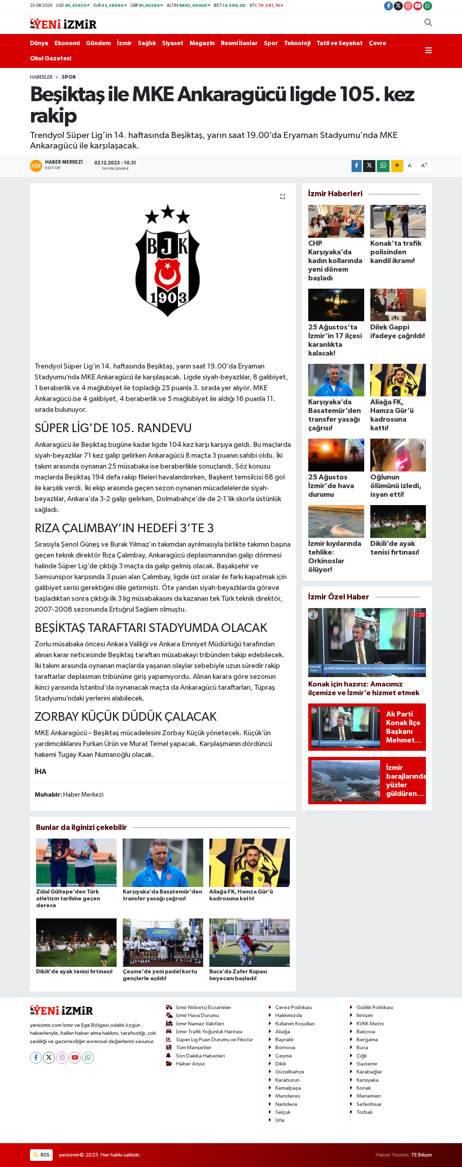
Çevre (377, 43)
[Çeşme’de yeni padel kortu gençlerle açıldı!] (163, 942)
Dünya (39, 43)
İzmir (124, 43)
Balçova (366, 1031)
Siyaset (172, 43)
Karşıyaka (368, 1080)
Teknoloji (297, 43)
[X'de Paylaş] (369, 166)
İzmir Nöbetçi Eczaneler (203, 1007)
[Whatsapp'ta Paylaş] (383, 166)
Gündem (98, 43)
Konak (364, 1088)
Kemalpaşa (288, 1088)
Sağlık (147, 43)
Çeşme (283, 1056)
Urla (279, 1120)
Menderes (287, 1096)
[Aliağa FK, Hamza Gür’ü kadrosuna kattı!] (249, 863)
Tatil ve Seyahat (340, 43)
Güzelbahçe (289, 1072)
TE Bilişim (421, 1155)
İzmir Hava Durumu (197, 1015)
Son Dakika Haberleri (200, 1056)
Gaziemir (367, 1064)
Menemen (369, 1096)
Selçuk (283, 1112)
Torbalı (364, 1112)
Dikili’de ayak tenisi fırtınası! (74, 971)
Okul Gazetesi (50, 58)
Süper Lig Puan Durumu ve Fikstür (214, 1039)
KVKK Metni (370, 1023)
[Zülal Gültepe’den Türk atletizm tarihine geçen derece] (76, 863)
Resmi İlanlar (239, 43)
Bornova (285, 1047)
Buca (362, 1047)
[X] (49, 1058)
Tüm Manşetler (194, 1047)
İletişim (365, 1015)
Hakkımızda (288, 1015)
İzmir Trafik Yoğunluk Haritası (209, 1031)
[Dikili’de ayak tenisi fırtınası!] (76, 942)
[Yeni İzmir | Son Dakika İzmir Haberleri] (63, 23)
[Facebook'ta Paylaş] (357, 166)
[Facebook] (36, 1058)
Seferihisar (369, 1104)
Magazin (202, 43)
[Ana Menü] (428, 51)
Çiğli (362, 1056)
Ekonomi (67, 43)
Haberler (41, 77)
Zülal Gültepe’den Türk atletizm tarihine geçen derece (68, 898)
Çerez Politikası (293, 1007)
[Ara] (428, 23)
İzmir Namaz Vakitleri (200, 1023)
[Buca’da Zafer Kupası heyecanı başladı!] (249, 942)
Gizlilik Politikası (375, 1007)
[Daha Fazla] (397, 166)
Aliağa (282, 1031)
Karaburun (287, 1080)
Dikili (280, 1064)
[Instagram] (62, 1058)
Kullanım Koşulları (295, 1023)
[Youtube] (75, 1058)
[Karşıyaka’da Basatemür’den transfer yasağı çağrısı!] (163, 863)
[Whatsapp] (88, 1058)
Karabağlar (369, 1072)
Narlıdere (286, 1104)
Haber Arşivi (190, 1064)
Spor (271, 43)
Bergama (367, 1039)
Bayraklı (284, 1039)
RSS (44, 1155)
